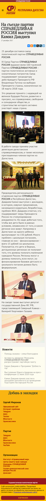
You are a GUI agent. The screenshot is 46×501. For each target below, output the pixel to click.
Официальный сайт (11, 407)
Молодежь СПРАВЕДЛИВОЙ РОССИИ (14, 465)
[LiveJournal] (40, 45)
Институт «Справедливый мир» (16, 459)
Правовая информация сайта (25, 492)
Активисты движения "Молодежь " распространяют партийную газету (19, 360)
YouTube (6, 445)
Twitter (6, 416)
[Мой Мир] (34, 45)
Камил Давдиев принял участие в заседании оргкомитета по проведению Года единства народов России (21, 381)
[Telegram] (43, 45)
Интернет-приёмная (11, 409)
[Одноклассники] (31, 45)
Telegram (7, 411)
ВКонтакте (7, 419)
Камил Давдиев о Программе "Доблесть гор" (21, 367)
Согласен (23, 498)
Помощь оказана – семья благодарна (20, 354)
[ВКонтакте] (28, 45)
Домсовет (7, 473)
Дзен (5, 414)
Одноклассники (9, 421)
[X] (37, 45)
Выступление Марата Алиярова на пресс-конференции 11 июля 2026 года (22, 373)
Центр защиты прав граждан (15, 462)
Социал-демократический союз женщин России (16, 469)
